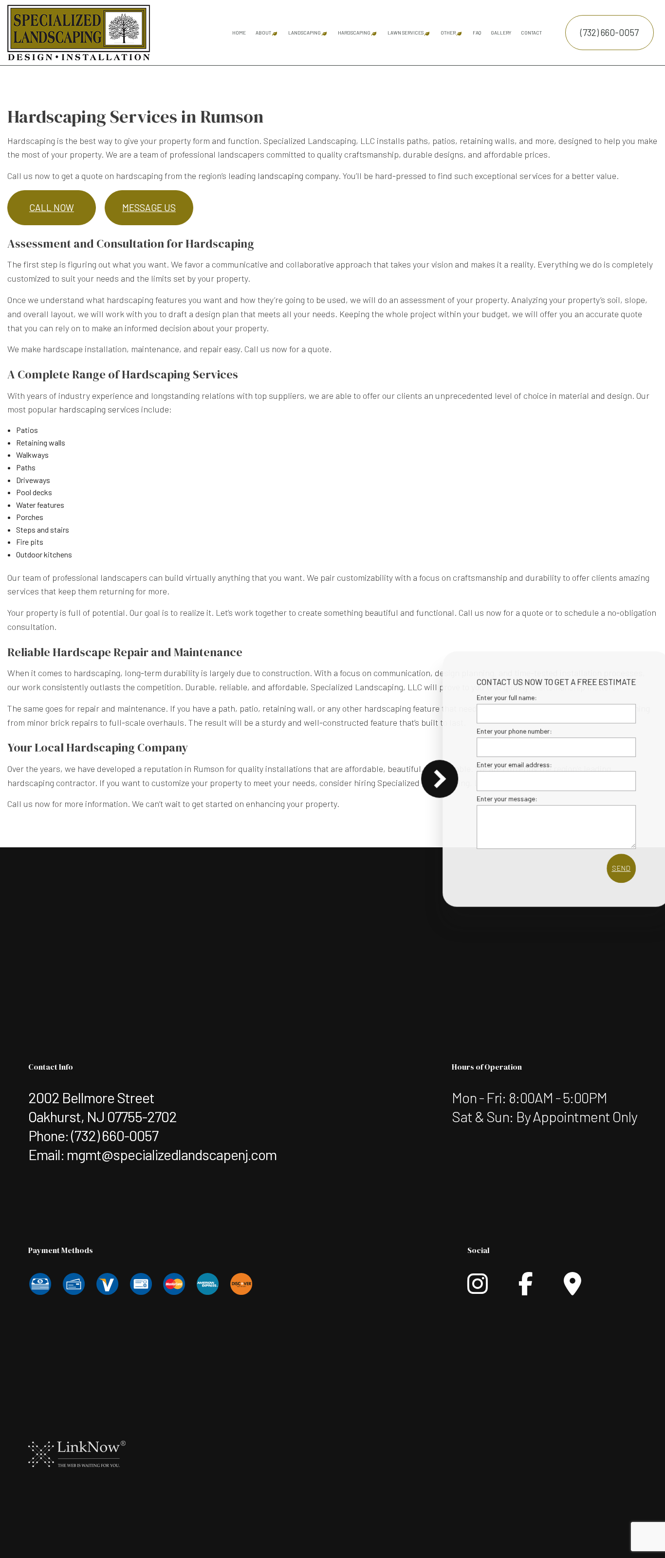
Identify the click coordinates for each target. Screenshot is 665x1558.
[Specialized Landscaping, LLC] (78, 31)
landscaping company (298, 175)
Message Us (149, 207)
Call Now (51, 207)
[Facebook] (525, 1289)
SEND (602, 867)
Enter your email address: (496, 764)
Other (448, 33)
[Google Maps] (572, 1289)
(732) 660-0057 (609, 32)
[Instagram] (477, 1289)
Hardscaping (354, 33)
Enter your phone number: (496, 731)
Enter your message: (489, 798)
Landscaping (304, 33)
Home (239, 33)
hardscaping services (99, 409)
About (263, 33)
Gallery (501, 33)
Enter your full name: (489, 697)
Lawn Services (406, 33)
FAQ (477, 33)
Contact (531, 33)
